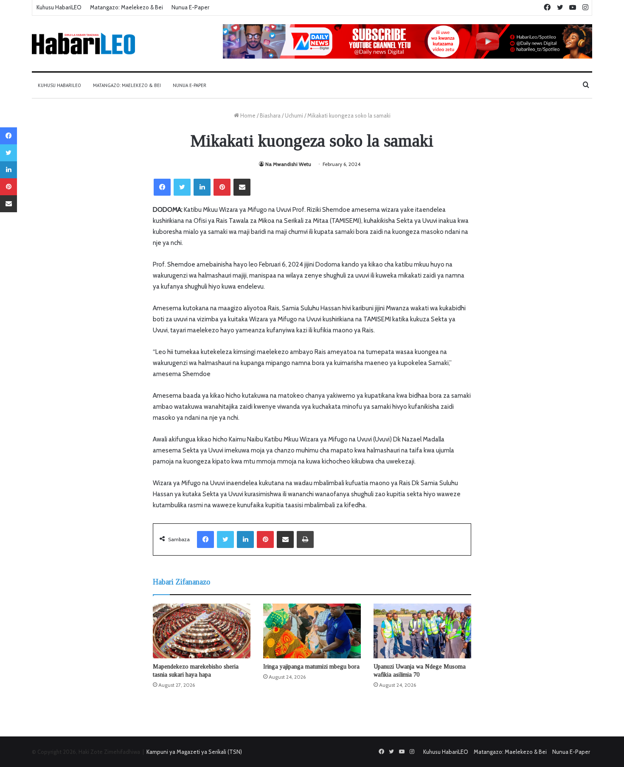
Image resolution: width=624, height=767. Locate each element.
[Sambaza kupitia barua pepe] (241, 187)
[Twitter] (182, 187)
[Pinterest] (222, 187)
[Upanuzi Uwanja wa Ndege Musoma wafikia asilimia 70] (422, 631)
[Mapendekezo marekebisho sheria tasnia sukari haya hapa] (201, 631)
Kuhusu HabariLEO (59, 7)
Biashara (270, 115)
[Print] (305, 539)
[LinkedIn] (202, 187)
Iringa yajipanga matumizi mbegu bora (311, 666)
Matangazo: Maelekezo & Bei (126, 7)
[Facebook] (162, 187)
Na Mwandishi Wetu (288, 164)
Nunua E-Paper (190, 7)
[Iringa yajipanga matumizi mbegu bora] (312, 631)
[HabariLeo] (83, 43)
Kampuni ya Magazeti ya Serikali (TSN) (194, 751)
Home (247, 115)
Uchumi (294, 115)
